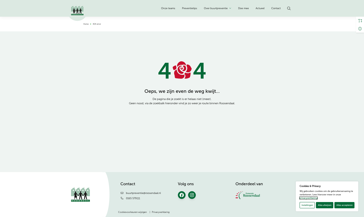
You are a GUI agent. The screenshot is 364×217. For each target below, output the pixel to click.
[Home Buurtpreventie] (77, 10)
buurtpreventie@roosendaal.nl (143, 193)
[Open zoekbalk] (289, 8)
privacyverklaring (308, 198)
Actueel (260, 8)
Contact (276, 8)
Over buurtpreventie (216, 8)
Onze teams (168, 8)
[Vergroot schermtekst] (360, 21)
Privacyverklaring (160, 212)
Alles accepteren (344, 205)
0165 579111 (133, 198)
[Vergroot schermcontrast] (360, 29)
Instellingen (307, 205)
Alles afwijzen (324, 205)
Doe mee (243, 8)
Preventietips (189, 8)
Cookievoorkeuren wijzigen (132, 212)
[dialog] (327, 196)
